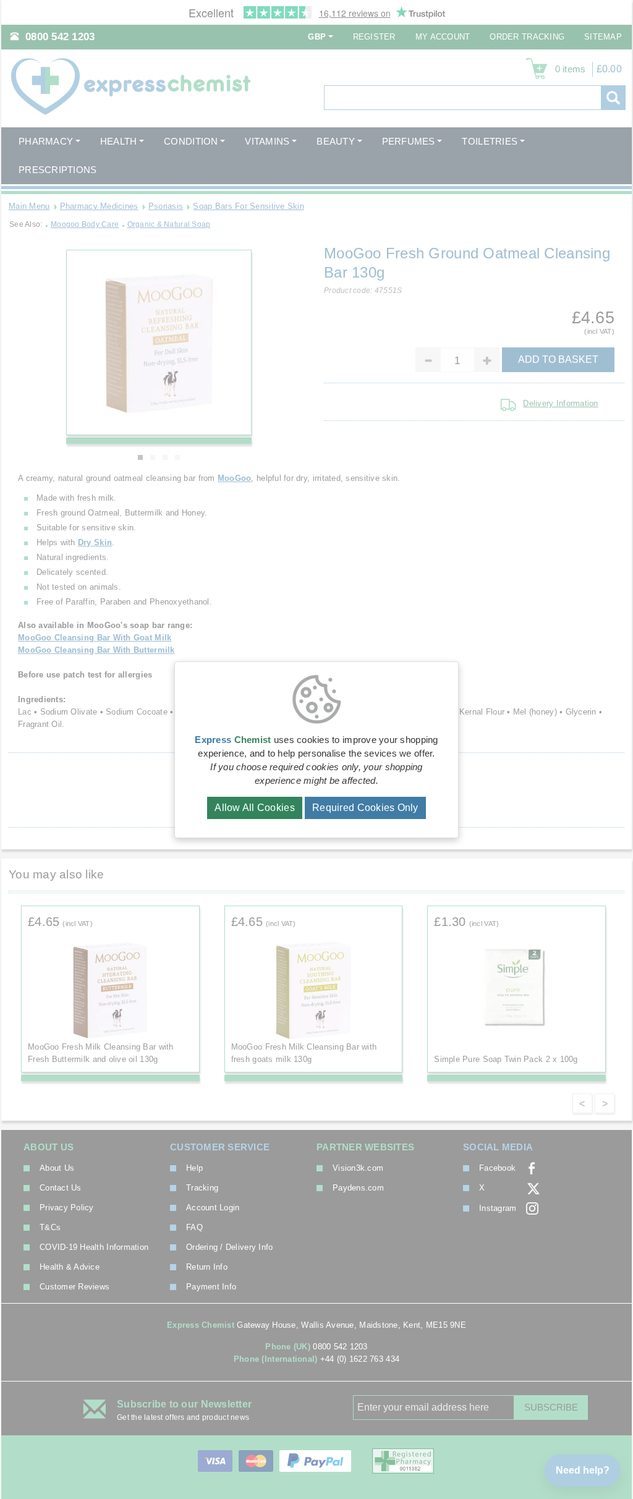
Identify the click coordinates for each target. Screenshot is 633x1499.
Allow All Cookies (255, 807)
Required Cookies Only (365, 807)
